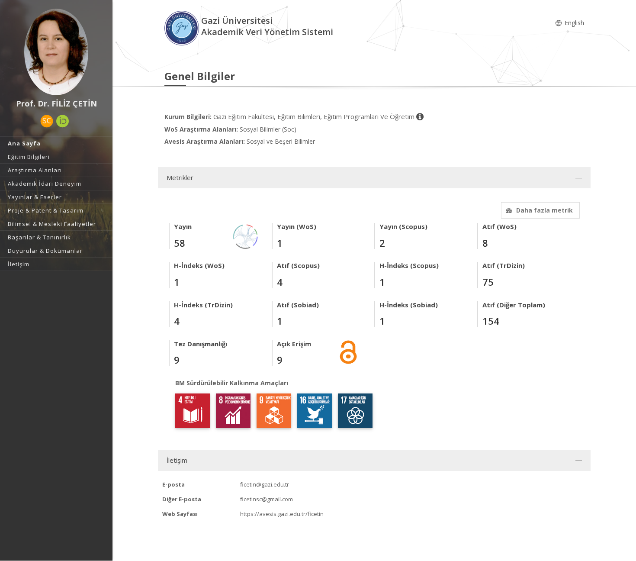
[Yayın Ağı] (246, 236)
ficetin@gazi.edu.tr (264, 484)
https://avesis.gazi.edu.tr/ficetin (282, 514)
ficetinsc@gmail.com (266, 499)
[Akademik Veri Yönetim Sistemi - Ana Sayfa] (182, 27)
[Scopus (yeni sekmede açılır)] (46, 121)
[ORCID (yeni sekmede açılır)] (62, 121)
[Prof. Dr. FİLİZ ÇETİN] (56, 52)
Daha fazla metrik (544, 210)
